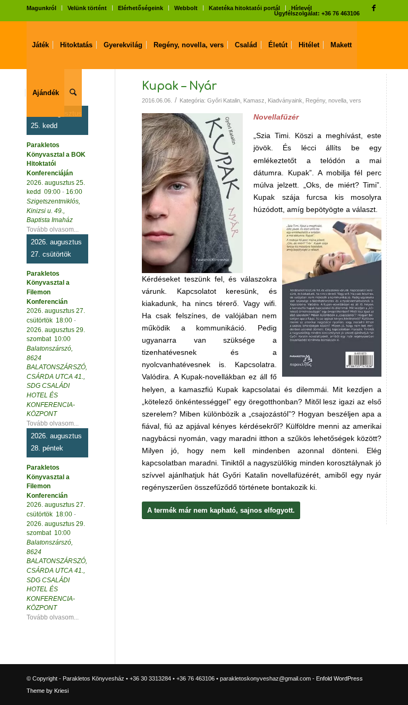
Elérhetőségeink (140, 8)
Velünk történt (87, 8)
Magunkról (41, 8)
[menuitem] (44, 8)
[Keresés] (73, 93)
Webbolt (186, 8)
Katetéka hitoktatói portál (244, 8)
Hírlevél (301, 8)
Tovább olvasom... (53, 229)
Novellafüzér (276, 117)
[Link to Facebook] (373, 8)
